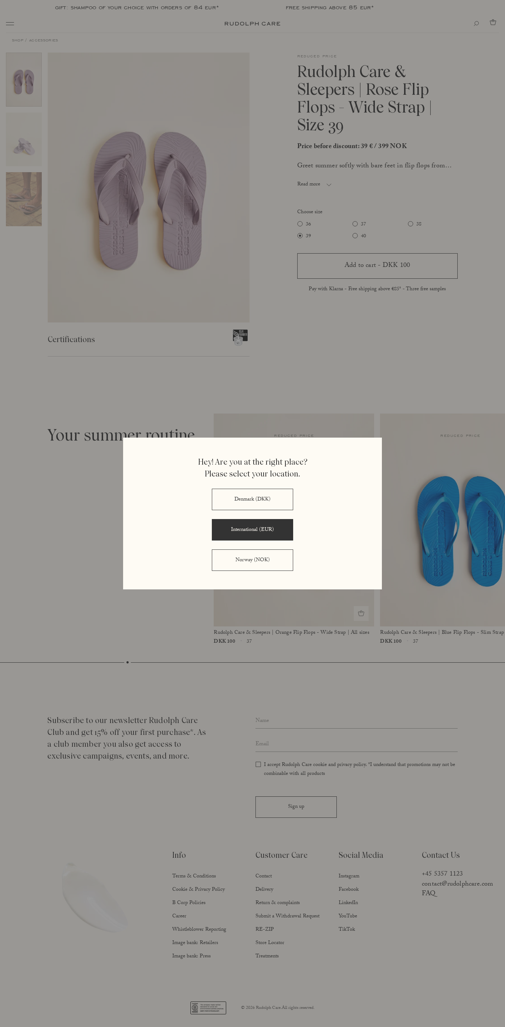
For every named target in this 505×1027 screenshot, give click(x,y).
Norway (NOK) (252, 560)
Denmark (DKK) (252, 499)
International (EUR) (252, 530)
